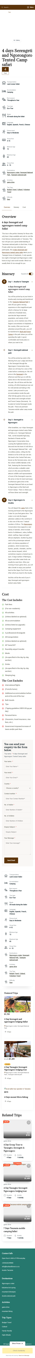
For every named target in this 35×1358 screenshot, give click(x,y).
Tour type (10, 106)
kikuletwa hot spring (8, 1288)
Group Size (10, 138)
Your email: (8, 773)
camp (23, 508)
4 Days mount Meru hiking (16, 1097)
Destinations (11, 170)
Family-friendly (7, 1331)
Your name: (8, 761)
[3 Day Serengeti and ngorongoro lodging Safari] (17, 998)
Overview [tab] (7, 207)
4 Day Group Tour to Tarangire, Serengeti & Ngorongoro (14, 1148)
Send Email (11, 860)
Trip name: (8, 754)
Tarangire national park (18, 175)
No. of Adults (9, 805)
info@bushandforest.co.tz (11, 1267)
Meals (9, 114)
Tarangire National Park (20, 302)
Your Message (9, 838)
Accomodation (11, 90)
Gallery (18, 40)
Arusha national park (8, 1296)
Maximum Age (11, 155)
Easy (8, 199)
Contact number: (10, 794)
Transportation (11, 82)
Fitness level (11, 130)
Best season (11, 98)
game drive (10, 182)
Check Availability (19, 1351)
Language (10, 122)
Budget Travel (11, 190)
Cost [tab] (24, 207)
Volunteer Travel (15, 976)
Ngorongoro (28, 524)
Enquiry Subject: (10, 827)
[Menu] (28, 7)
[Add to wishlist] (29, 1122)
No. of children (9, 816)
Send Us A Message (24, 1355)
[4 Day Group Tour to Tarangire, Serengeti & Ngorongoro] (17, 1129)
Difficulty (9, 197)
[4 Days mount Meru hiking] (17, 1089)
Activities (10, 180)
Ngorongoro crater (13, 172)
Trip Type (10, 187)
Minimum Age (11, 147)
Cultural (19, 190)
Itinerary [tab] (16, 207)
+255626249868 (7, 1263)
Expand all (24, 274)
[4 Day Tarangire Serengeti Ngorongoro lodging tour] (17, 1042)
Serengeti (19, 374)
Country (7, 784)
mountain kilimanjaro (9, 1292)
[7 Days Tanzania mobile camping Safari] (17, 1212)
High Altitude (6, 1335)
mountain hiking (7, 1311)
